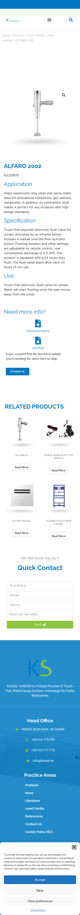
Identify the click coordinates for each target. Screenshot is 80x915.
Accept (40, 880)
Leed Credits (34, 808)
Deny (40, 890)
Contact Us (33, 824)
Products (19, 35)
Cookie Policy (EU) (39, 832)
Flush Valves (35, 35)
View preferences (40, 901)
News (29, 793)
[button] (74, 847)
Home (6, 35)
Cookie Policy (38, 910)
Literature (32, 801)
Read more (22, 467)
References (34, 816)
